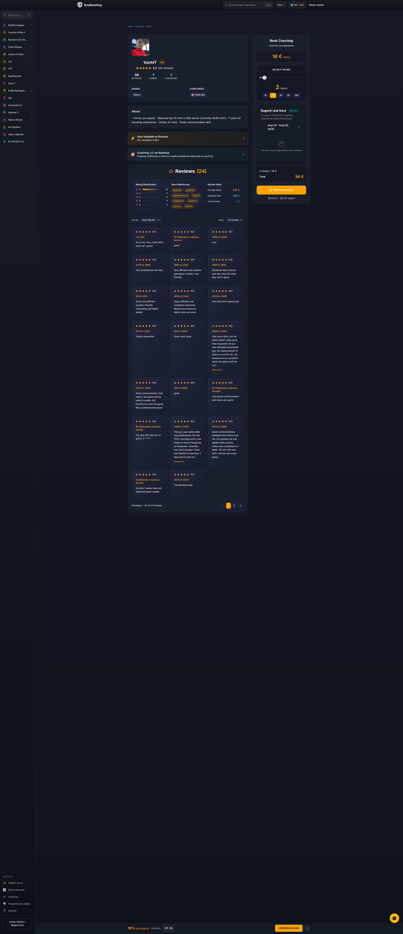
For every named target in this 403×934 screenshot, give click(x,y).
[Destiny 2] (31, 112)
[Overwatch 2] (31, 105)
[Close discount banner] (307, 928)
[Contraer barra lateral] (29, 15)
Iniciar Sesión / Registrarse (17, 924)
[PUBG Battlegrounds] (31, 90)
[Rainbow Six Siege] (31, 39)
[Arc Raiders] (31, 127)
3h (280, 95)
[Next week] (298, 127)
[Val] (31, 97)
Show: (221, 220)
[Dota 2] (31, 83)
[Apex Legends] (31, 134)
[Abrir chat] (394, 918)
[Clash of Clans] (31, 54)
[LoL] (31, 61)
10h (296, 95)
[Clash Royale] (31, 47)
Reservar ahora (283, 189)
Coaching (139, 26)
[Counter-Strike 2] (31, 32)
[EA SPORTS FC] (31, 141)
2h (273, 95)
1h (265, 95)
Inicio (130, 26)
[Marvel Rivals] (31, 119)
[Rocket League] (31, 25)
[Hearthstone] (31, 76)
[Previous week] (264, 127)
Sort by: (135, 220)
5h (288, 95)
